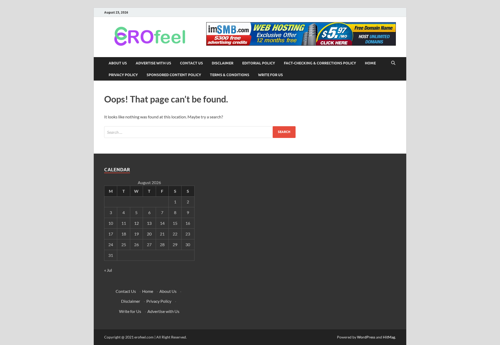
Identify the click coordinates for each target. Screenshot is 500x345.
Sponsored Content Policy (174, 75)
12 (136, 223)
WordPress (366, 337)
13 (149, 223)
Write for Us (270, 75)
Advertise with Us (153, 63)
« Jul (108, 270)
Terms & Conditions (229, 75)
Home (370, 63)
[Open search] (393, 63)
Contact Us (191, 63)
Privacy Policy (123, 75)
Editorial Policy (258, 63)
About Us (118, 63)
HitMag (389, 337)
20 (149, 233)
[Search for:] (200, 132)
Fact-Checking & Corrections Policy (320, 63)
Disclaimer (222, 63)
